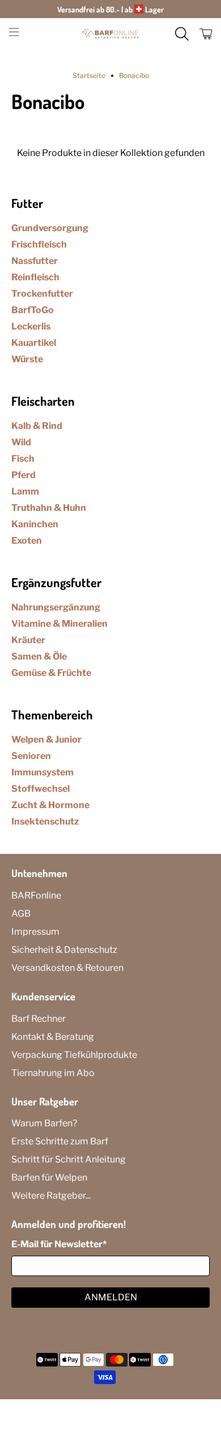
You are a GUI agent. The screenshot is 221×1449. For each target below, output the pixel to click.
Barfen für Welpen (49, 1177)
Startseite (89, 75)
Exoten (26, 540)
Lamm (25, 491)
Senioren (31, 755)
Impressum (35, 931)
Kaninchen (34, 524)
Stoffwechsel (40, 788)
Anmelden (110, 1297)
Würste (27, 359)
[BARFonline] (111, 34)
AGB (21, 913)
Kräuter (28, 640)
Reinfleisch (35, 277)
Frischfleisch (39, 244)
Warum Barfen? (44, 1123)
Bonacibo (134, 75)
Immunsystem (42, 772)
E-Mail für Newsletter (59, 1244)
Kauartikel (33, 342)
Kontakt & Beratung (52, 1036)
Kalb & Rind (36, 425)
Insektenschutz (45, 821)
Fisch (23, 458)
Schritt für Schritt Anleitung (68, 1159)
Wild (21, 442)
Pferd (23, 475)
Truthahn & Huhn (48, 507)
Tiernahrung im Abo (53, 1073)
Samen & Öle (39, 656)
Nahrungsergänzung (55, 607)
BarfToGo (32, 310)
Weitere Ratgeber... (51, 1195)
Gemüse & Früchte (51, 672)
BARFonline (36, 895)
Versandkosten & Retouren (67, 967)
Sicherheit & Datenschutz (64, 949)
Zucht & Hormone (50, 805)
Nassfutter (34, 260)
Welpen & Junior (46, 739)
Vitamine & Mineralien (59, 623)
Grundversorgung (49, 228)
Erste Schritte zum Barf (59, 1141)
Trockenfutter (42, 293)
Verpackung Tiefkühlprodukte (74, 1054)
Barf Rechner (38, 1018)
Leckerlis (30, 326)
